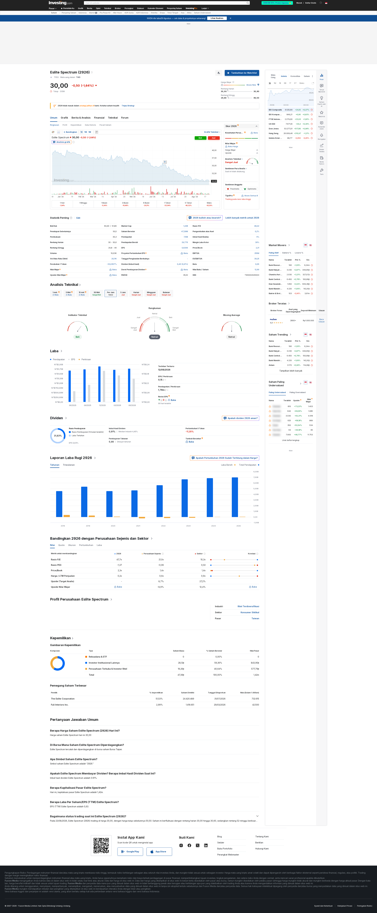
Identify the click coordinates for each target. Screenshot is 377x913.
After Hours (117, 13)
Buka (119, 586)
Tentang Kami (262, 836)
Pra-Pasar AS (105, 13)
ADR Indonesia (142, 13)
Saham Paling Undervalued (276, 383)
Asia (182, 13)
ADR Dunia (129, 13)
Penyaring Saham (174, 8)
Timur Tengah (172, 13)
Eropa (162, 13)
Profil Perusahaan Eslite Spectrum (79, 599)
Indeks (284, 76)
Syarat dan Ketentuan (323, 906)
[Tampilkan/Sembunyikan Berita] (96, 132)
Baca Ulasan (322, 320)
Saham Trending (278, 334)
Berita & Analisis (81, 117)
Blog (219, 836)
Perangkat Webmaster (228, 854)
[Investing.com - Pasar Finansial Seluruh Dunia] (60, 3)
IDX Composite (275, 110)
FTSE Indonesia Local (278, 119)
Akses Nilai (251, 85)
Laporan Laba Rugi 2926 (71, 458)
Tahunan (54, 465)
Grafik (64, 117)
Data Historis (90, 125)
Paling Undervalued (277, 392)
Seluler (220, 842)
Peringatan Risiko (364, 906)
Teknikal (113, 117)
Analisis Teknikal (64, 284)
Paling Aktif (273, 253)
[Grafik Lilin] (53, 132)
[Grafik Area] (58, 132)
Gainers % (286, 253)
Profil (65, 125)
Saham (54, 13)
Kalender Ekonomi (155, 8)
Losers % (299, 253)
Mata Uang (273, 76)
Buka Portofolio (224, 848)
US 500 (272, 124)
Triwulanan (69, 465)
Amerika (154, 13)
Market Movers (277, 245)
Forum (124, 117)
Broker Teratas (277, 303)
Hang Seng (273, 133)
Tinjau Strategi (128, 106)
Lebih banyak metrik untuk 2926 (242, 217)
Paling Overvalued (298, 392)
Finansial (99, 117)
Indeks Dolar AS (276, 138)
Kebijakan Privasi (345, 906)
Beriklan (259, 842)
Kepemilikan (76, 125)
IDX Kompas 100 (276, 114)
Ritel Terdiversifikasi (248, 606)
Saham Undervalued (202, 13)
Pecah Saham (105, 125)
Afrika (189, 13)
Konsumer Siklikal (250, 612)
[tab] (56, 293)
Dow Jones (274, 129)
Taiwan (255, 618)
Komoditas (295, 76)
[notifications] (321, 2)
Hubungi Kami (262, 848)
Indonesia (83, 13)
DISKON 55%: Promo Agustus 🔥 (277, 3)
